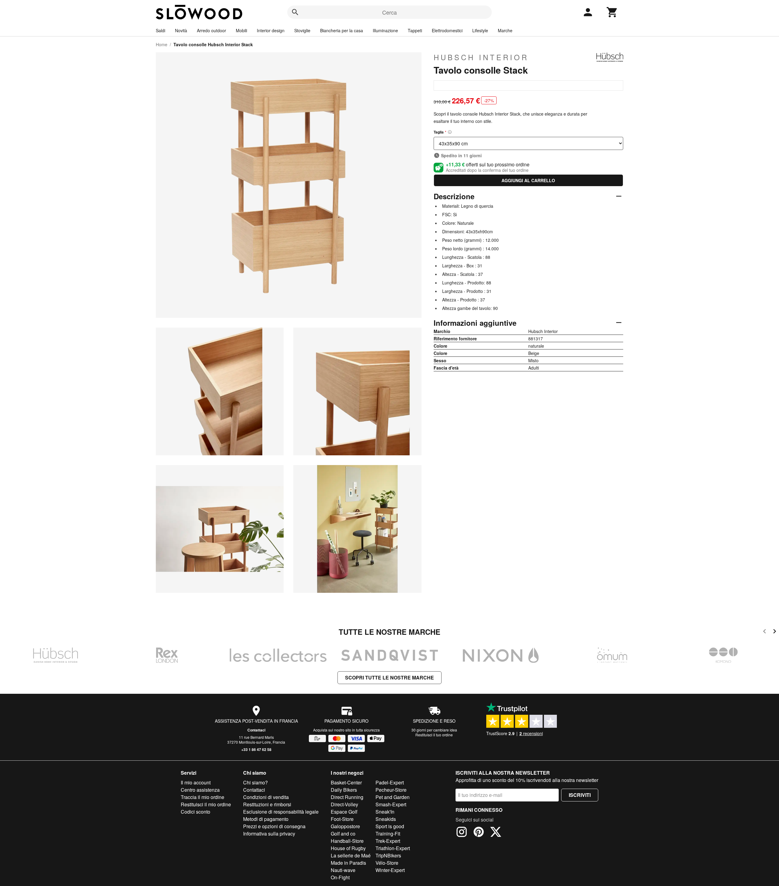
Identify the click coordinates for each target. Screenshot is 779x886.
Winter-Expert (390, 870)
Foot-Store (342, 818)
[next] (774, 632)
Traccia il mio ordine (202, 797)
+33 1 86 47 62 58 (256, 749)
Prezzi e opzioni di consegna (274, 826)
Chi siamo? (255, 782)
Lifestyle (480, 30)
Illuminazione (385, 30)
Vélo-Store (387, 862)
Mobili (241, 30)
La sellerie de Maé (351, 855)
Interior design (271, 30)
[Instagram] (462, 833)
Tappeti (415, 30)
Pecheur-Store (391, 789)
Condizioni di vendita (266, 797)
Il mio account (196, 782)
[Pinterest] (479, 833)
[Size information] (450, 132)
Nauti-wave (343, 870)
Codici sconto (195, 811)
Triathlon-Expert (393, 848)
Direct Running (347, 797)
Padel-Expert (390, 782)
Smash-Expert (391, 804)
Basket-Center (346, 782)
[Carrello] (612, 12)
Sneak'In (385, 811)
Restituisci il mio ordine (206, 804)
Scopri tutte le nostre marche (389, 677)
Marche (505, 30)
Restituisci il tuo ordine (434, 734)
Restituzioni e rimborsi (267, 804)
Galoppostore (345, 826)
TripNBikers (388, 855)
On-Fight (340, 877)
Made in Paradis (348, 862)
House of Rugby (348, 848)
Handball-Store (347, 840)
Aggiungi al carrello (528, 180)
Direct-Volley (344, 804)
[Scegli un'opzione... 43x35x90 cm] (528, 143)
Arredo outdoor (211, 30)
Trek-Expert (388, 840)
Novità (181, 30)
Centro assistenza (200, 789)
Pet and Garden (393, 797)
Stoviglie (302, 30)
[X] (496, 833)
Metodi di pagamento (265, 818)
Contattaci (256, 730)
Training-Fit (388, 833)
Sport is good (390, 826)
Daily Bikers (344, 789)
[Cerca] (295, 12)
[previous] (764, 632)
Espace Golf (344, 811)
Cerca (389, 12)
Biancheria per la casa (341, 30)
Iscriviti (580, 794)
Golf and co (343, 833)
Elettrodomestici (447, 30)
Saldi (160, 30)
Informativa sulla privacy (269, 833)
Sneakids (386, 818)
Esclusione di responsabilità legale (281, 811)
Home (161, 44)
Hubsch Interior (481, 57)
